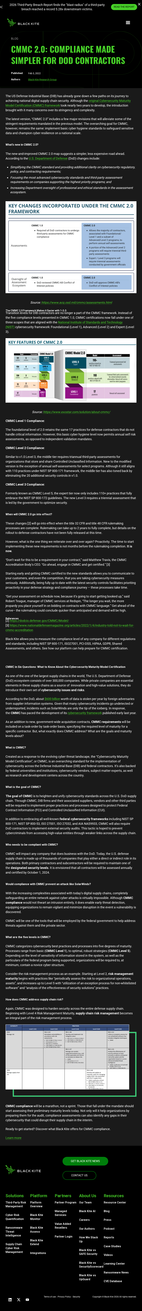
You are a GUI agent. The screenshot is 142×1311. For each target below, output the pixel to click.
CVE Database (113, 1281)
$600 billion (52, 699)
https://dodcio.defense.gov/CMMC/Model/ (39, 620)
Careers (84, 1220)
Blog (107, 1211)
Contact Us (79, 1175)
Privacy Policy (64, 1297)
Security (76, 1297)
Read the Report (124, 6)
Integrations (38, 1253)
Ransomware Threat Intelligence (14, 1231)
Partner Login (63, 1236)
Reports (109, 1237)
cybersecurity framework (85, 713)
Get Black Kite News (85, 1161)
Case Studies (112, 1246)
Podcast (109, 1228)
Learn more (13, 1138)
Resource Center (115, 1202)
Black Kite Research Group (42, 79)
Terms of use (50, 1297)
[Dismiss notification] (139, 4)
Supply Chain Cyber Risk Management (14, 1248)
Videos (108, 1255)
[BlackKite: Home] (23, 22)
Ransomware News (116, 1272)
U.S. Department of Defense (48, 158)
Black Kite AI (87, 1211)
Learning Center (114, 1263)
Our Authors (87, 1228)
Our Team (85, 1202)
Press (107, 1220)
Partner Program (65, 1202)
